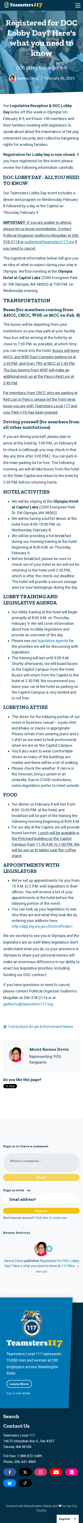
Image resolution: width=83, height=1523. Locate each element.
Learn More (19, 1384)
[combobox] (68, 1519)
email (26, 1393)
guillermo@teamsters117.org (49, 242)
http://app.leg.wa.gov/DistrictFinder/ (42, 926)
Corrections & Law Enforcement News (40, 1026)
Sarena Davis (13, 1261)
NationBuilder (33, 1506)
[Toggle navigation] (78, 5)
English (64, 1518)
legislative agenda (53, 640)
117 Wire (68, 1266)
